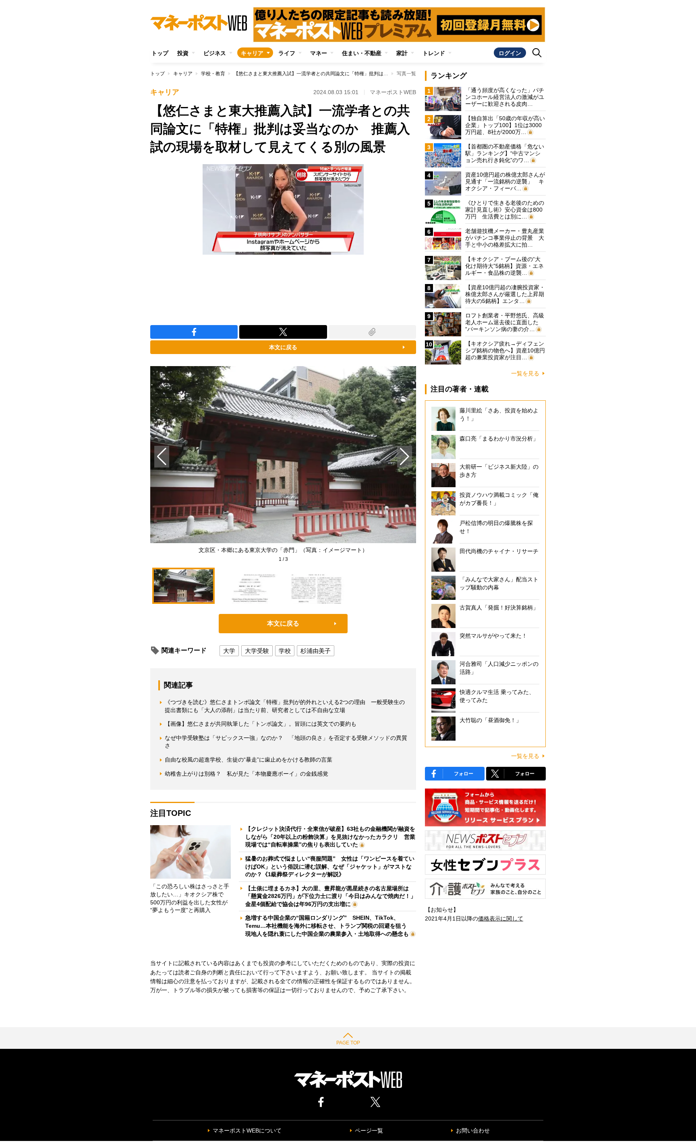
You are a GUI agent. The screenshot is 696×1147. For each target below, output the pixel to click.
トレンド (434, 53)
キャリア (252, 53)
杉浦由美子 (315, 650)
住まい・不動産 (361, 53)
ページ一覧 (369, 1130)
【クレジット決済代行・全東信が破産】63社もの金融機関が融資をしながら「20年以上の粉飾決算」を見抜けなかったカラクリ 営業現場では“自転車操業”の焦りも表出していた (330, 837)
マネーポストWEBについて (247, 1130)
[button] (404, 456)
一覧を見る (525, 373)
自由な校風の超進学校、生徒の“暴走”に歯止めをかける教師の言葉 (248, 759)
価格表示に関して (500, 918)
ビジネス (214, 53)
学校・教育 (213, 73)
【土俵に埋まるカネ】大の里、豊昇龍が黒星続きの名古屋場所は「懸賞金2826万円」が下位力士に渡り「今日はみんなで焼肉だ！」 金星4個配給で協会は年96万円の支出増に (333, 896)
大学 (229, 650)
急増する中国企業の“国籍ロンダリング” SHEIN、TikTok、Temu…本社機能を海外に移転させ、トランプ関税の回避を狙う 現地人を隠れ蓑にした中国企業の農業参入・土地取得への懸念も (328, 925)
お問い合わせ (473, 1130)
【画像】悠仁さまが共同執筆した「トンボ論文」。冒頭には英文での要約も (260, 724)
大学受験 (257, 650)
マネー (318, 53)
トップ (159, 53)
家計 (402, 53)
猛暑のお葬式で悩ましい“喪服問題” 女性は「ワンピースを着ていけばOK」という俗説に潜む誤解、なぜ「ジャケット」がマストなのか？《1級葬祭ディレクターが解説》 (329, 866)
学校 (285, 650)
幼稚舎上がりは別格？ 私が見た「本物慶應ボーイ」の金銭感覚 (246, 773)
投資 (182, 53)
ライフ (286, 53)
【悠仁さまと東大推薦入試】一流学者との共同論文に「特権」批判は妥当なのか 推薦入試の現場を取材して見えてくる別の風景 (374, 73)
